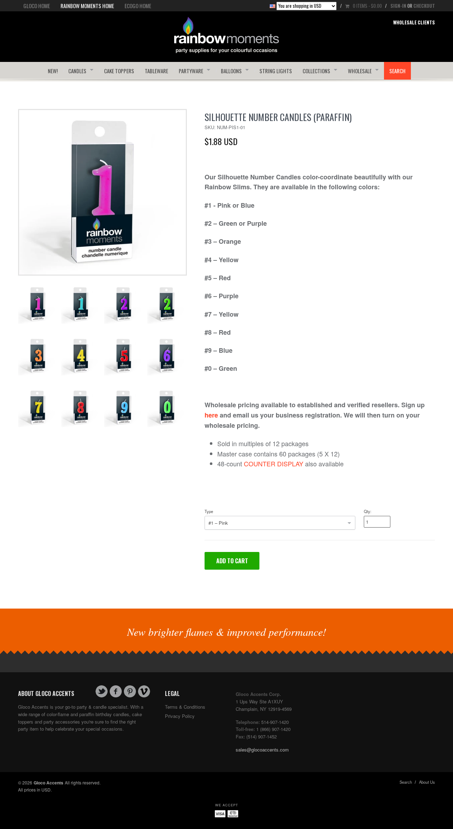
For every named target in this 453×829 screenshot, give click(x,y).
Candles (77, 71)
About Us (427, 782)
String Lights (275, 71)
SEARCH (397, 71)
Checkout (424, 5)
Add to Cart (232, 561)
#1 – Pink (218, 522)
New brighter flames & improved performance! (226, 631)
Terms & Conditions (185, 706)
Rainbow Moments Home (87, 6)
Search (406, 782)
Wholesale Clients (414, 22)
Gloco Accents (48, 782)
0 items (367, 5)
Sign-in (398, 5)
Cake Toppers (119, 71)
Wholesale (360, 71)
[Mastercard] (233, 813)
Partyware (191, 71)
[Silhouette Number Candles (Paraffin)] (102, 191)
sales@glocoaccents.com (262, 749)
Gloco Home (36, 6)
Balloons (231, 71)
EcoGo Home (138, 6)
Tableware (156, 71)
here (211, 415)
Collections (316, 71)
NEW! (53, 71)
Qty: (367, 511)
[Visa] (220, 813)
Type (209, 511)
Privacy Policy (180, 716)
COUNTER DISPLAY (273, 463)
